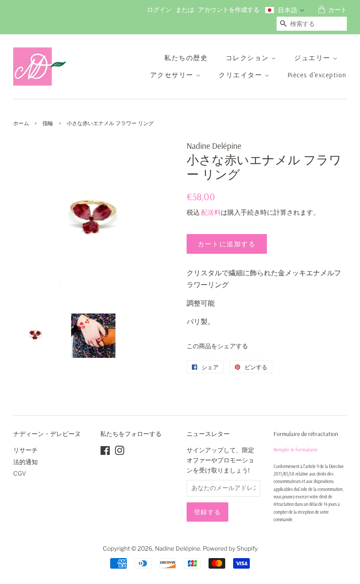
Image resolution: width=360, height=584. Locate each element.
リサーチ (25, 450)
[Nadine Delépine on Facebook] (105, 452)
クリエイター (242, 75)
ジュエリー (313, 58)
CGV (19, 473)
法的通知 (25, 461)
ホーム (21, 123)
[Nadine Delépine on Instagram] (119, 452)
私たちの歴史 (186, 58)
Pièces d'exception (317, 75)
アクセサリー (173, 75)
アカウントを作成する (228, 10)
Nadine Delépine (177, 548)
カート (337, 10)
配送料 (211, 212)
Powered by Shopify (230, 548)
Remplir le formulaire (295, 449)
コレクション (249, 58)
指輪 (48, 123)
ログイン (159, 10)
